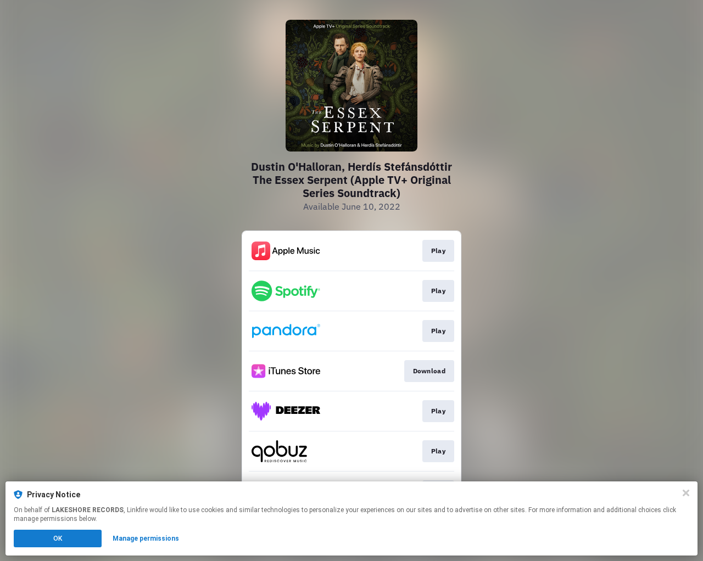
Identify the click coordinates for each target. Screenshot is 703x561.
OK (57, 538)
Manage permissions (146, 538)
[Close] (686, 493)
